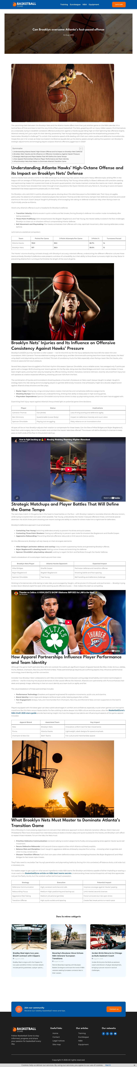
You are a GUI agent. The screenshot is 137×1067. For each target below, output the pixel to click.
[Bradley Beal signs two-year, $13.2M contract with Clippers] (29, 936)
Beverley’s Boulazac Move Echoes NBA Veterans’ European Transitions (67, 956)
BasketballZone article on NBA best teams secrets (48, 873)
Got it (108, 1065)
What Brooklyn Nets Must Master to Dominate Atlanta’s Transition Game (40, 161)
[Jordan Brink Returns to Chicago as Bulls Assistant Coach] (108, 936)
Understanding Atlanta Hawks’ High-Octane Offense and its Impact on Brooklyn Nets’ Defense (48, 151)
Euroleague (75, 4)
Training (64, 4)
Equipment (94, 4)
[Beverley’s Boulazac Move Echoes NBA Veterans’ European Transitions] (68, 936)
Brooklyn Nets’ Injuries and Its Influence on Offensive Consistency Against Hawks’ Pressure (47, 154)
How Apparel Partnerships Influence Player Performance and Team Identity (41, 159)
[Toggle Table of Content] (80, 148)
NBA (85, 4)
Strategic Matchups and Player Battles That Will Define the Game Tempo (40, 156)
